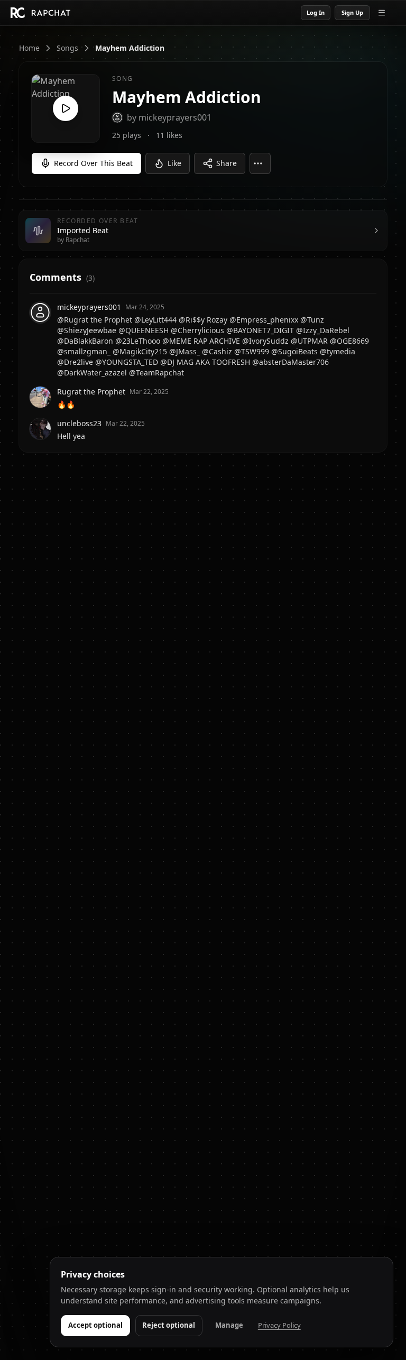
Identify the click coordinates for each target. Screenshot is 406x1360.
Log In (316, 12)
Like (174, 163)
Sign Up (352, 12)
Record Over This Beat (93, 163)
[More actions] (260, 163)
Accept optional (95, 1325)
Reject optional (168, 1325)
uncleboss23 (79, 423)
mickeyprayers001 (89, 307)
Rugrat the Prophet (91, 392)
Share (226, 163)
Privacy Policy (279, 1325)
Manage (229, 1325)
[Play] (65, 108)
